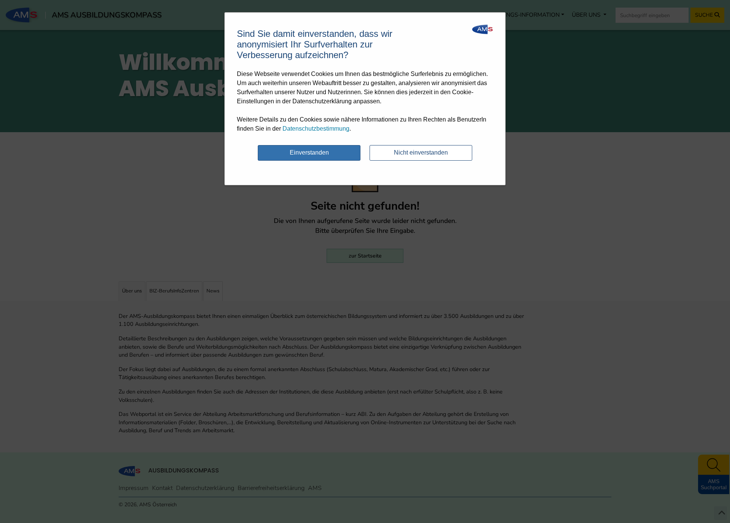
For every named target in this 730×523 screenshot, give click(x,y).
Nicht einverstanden (421, 152)
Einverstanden (309, 152)
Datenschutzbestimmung (315, 128)
